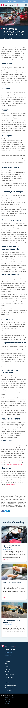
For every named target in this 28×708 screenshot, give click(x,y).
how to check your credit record (14, 464)
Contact (7, 682)
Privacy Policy (8, 699)
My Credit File (17, 460)
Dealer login (8, 690)
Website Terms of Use (10, 697)
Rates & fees (8, 671)
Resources (7, 669)
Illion (2, 462)
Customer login (9, 687)
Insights (7, 666)
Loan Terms (7, 701)
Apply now (7, 661)
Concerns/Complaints (10, 685)
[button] (25, 5)
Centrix (23, 460)
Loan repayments (9, 674)
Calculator (7, 663)
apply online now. (11, 484)
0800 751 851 (10, 649)
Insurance (7, 679)
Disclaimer (7, 703)
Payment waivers (9, 677)
